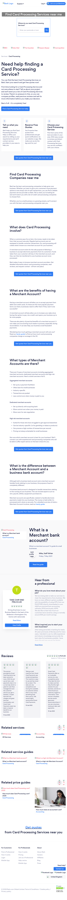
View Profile (17, 625)
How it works (5, 855)
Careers (40, 855)
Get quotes (33, 827)
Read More (39, 645)
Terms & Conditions (32, 889)
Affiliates (40, 858)
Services (4, 56)
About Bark (41, 852)
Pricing (20, 855)
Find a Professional (7, 852)
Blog (38, 860)
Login (3, 858)
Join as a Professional (25, 858)
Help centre (22, 860)
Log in (43, 4)
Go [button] (47, 30)
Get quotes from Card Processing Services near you (34, 158)
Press (39, 863)
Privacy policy (6, 891)
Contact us (60, 869)
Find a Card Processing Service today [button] (15, 109)
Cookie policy (45, 889)
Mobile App (5, 860)
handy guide (20, 334)
